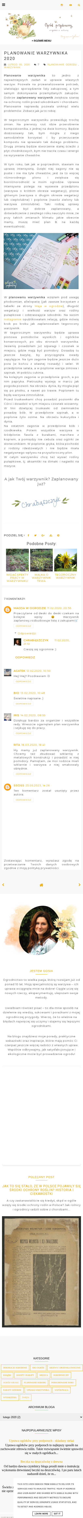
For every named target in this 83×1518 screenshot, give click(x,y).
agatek (19, 670)
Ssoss (19, 785)
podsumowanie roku (62, 1382)
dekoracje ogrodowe (15, 1368)
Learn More (41, 1514)
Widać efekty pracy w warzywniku (17, 577)
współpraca (61, 1390)
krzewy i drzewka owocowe (65, 1368)
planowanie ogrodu (63, 64)
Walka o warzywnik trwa (41, 577)
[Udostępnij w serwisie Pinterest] (58, 536)
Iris (16, 715)
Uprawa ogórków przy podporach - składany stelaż (41, 1440)
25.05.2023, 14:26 (38, 785)
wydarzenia (10, 1397)
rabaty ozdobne (12, 1390)
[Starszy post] (80, 884)
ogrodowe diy (61, 1375)
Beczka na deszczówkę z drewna (42, 1461)
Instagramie (13, 319)
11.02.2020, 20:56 (59, 608)
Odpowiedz (23, 626)
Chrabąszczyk (36, 640)
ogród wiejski (11, 1382)
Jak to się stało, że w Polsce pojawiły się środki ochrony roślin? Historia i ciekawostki (41, 1190)
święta (25, 1397)
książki (7, 1375)
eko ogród (38, 1368)
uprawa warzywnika (38, 1390)
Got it (57, 1514)
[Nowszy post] (3, 884)
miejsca (43, 1375)
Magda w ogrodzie (30, 608)
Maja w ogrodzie (49, 306)
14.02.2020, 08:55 (33, 715)
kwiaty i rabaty (25, 1375)
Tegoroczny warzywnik (65, 576)
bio (16, 692)
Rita (17, 744)
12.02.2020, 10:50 (39, 670)
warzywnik (12, 67)
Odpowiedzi (27, 633)
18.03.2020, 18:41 (33, 744)
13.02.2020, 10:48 (33, 692)
